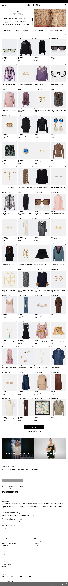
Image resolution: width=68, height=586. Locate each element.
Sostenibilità (37, 543)
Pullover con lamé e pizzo (57, 418)
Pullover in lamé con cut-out (41, 136)
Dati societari (5, 566)
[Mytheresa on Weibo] (26, 576)
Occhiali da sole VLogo (56, 58)
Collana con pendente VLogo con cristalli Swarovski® (15, 341)
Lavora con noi (37, 547)
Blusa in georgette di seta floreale (42, 341)
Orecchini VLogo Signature (25, 264)
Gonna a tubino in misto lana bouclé (27, 290)
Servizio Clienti (5, 538)
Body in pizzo (5, 213)
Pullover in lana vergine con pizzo (42, 84)
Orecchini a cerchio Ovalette (58, 290)
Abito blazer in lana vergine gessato (43, 238)
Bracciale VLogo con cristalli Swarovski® (28, 367)
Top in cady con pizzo (7, 316)
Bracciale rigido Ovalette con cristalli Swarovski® (46, 316)
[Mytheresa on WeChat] (30, 576)
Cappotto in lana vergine (8, 264)
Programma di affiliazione (40, 552)
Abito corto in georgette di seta (26, 136)
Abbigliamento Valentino (22, 506)
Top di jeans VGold (55, 367)
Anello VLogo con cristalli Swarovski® (11, 136)
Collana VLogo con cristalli (41, 367)
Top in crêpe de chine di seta (9, 418)
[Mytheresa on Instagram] (17, 576)
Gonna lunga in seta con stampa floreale (12, 367)
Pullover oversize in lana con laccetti (11, 110)
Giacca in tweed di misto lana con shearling (45, 290)
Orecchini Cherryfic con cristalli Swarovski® (28, 84)
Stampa (36, 545)
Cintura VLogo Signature (8, 187)
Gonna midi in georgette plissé (42, 58)
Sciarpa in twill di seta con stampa (43, 418)
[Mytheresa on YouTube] (21, 576)
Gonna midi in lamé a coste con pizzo (27, 187)
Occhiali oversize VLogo (57, 84)
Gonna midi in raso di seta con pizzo (27, 213)
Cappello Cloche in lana (40, 264)
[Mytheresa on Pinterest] (12, 576)
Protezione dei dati (6, 564)
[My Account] (62, 4)
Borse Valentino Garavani (39, 30)
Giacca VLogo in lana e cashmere (42, 393)
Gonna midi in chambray (24, 393)
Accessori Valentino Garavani (57, 30)
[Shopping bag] (65, 4)
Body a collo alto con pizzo (8, 84)
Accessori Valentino (34, 506)
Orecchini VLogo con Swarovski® (42, 110)
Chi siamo (36, 538)
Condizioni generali (7, 562)
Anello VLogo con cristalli (24, 161)
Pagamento (5, 545)
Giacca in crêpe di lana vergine (42, 187)
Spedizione (5, 547)
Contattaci (4, 541)
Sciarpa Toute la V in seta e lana (59, 393)
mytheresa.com (18, 581)
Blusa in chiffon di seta (24, 58)
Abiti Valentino (43, 506)
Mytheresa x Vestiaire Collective (10, 552)
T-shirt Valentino (52, 506)
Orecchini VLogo (38, 161)
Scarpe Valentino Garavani (22, 30)
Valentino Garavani (6, 30)
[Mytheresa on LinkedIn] (3, 576)
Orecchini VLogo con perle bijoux (10, 238)
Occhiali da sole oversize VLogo (42, 213)
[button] (14, 38)
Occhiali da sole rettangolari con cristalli (12, 58)
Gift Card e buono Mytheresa (9, 543)
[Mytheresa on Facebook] (7, 576)
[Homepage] (34, 5)
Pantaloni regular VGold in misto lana (27, 418)
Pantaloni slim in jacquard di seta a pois (28, 238)
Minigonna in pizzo (6, 161)
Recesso (4, 554)
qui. (62, 584)
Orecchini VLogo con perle (57, 238)
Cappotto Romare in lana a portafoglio (28, 341)
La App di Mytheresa (39, 541)
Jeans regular (21, 316)
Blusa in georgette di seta (57, 213)
